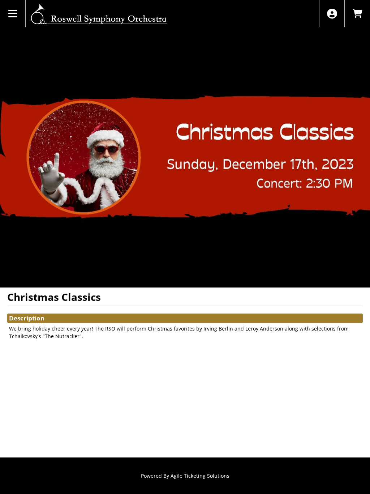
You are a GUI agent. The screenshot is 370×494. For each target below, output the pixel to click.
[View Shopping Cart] (357, 13)
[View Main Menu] (13, 13)
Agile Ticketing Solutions (200, 475)
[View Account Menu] (332, 13)
